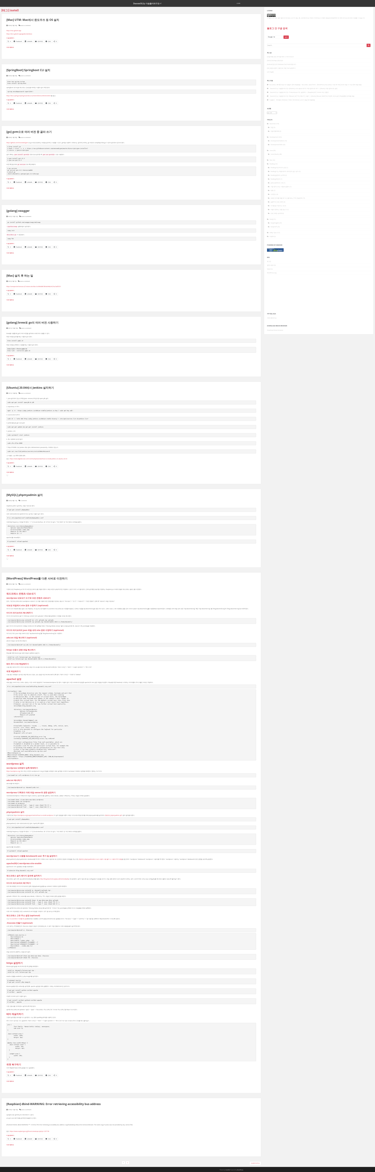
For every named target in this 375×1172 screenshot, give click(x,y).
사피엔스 (273, 194)
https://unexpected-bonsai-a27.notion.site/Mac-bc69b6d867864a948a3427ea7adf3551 (33, 286)
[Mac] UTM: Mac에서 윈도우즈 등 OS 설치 (32, 20)
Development (274, 137)
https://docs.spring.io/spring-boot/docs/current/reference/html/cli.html (28, 96)
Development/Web (276, 144)
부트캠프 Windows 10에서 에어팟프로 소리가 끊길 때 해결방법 (295, 100)
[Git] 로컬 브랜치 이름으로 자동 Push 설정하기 (281, 68)
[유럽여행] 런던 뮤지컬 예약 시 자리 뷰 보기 (280, 57)
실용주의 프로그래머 (277, 202)
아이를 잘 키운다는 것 (277, 206)
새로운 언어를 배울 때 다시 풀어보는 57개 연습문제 (286, 198)
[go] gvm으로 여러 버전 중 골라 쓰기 (29, 132)
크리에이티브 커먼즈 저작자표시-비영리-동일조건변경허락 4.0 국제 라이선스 (324, 18)
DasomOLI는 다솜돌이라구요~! (147, 3)
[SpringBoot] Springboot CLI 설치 (28, 70)
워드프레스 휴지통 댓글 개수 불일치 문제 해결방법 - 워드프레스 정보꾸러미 (292, 85)
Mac (271, 160)
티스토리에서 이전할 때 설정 (18, 919)
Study (271, 219)
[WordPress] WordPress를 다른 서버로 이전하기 (36, 578)
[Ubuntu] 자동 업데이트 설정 (328, 88)
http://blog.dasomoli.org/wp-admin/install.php (54, 879)
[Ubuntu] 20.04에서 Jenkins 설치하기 (30, 387)
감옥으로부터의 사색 (277, 183)
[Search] (369, 45)
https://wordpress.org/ (13, 771)
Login (238, 3)
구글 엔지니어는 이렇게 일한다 (280, 187)
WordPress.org (271, 273)
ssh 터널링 (270, 72)
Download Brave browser (275, 330)
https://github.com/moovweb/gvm (17, 143)
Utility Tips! (273, 233)
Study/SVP (274, 227)
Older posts (255, 1163)
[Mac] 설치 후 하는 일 (19, 275)
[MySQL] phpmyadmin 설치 (24, 495)
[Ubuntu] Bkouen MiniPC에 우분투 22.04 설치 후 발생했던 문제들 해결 (332, 96)
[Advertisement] (319, 294)
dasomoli (272, 124)
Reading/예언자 (275, 179)
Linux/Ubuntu (275, 154)
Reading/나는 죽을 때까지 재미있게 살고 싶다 (285, 171)
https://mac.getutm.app (13, 30)
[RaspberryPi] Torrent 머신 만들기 (318, 92)
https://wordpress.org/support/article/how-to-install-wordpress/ (34, 815)
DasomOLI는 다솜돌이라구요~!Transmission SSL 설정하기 (287, 92)
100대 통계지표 (272, 318)
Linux (271, 150)
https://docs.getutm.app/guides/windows (19, 34)
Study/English (275, 223)
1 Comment (23, 500)
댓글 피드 (270, 269)
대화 (272, 190)
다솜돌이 (272, 100)
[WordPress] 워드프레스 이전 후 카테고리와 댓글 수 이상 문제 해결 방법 (339, 85)
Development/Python (277, 141)
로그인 (269, 261)
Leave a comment (25, 25)
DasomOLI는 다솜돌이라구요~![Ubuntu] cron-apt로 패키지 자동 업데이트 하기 (294, 88)
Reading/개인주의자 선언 (278, 167)
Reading (272, 164)
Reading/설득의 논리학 (278, 175)
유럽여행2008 (275, 131)
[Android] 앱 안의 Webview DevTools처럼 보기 (281, 64)
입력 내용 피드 (271, 265)
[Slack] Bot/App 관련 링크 (275, 60)
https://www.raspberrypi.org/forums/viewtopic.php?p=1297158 (29, 1131)
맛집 (272, 127)
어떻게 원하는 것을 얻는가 (279, 209)
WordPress (240, 1170)
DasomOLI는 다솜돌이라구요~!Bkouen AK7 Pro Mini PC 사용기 (289, 96)
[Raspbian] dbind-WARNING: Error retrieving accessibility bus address (53, 1104)
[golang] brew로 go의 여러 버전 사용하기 (32, 322)
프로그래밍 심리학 (276, 213)
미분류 (272, 236)
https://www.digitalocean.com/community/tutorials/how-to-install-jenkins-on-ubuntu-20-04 (38, 459)
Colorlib (227, 1170)
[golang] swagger (18, 211)
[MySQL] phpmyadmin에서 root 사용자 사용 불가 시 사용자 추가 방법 (100, 859)
